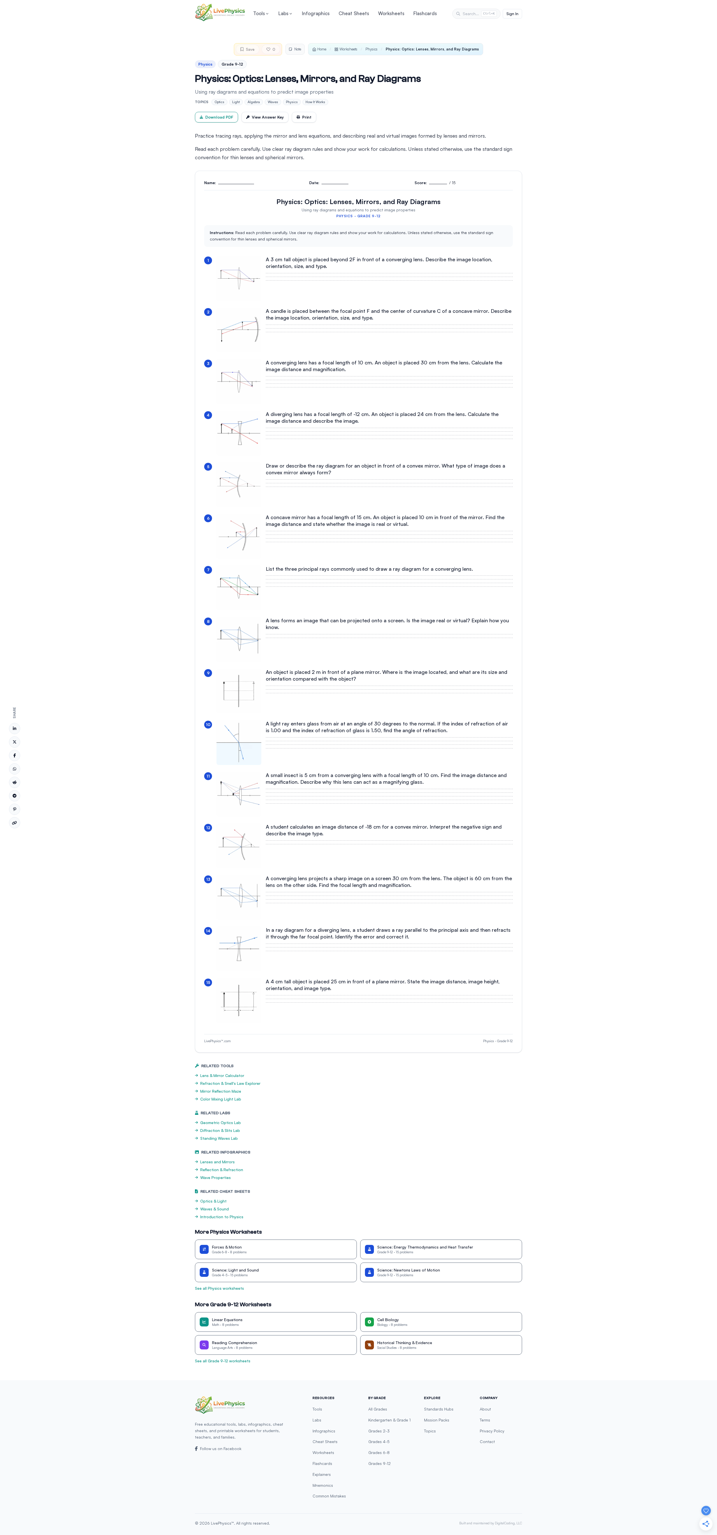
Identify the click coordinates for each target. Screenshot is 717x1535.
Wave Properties (215, 1177)
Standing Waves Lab (219, 1138)
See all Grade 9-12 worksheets (222, 1360)
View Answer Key (268, 117)
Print (306, 117)
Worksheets (391, 13)
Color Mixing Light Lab (220, 1099)
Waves (273, 102)
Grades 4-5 (379, 1441)
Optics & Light (213, 1201)
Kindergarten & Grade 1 (389, 1420)
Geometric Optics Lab (220, 1122)
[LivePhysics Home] (220, 12)
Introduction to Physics (221, 1216)
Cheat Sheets (354, 13)
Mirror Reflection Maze (220, 1091)
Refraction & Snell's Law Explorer (230, 1083)
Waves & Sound (214, 1208)
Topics (430, 1430)
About (485, 1409)
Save (250, 49)
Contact (487, 1441)
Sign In (512, 13)
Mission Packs (436, 1420)
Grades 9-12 (379, 1463)
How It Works (315, 102)
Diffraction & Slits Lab (220, 1130)
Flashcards (425, 13)
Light (236, 102)
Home (321, 49)
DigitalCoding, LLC (508, 1523)
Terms (485, 1420)
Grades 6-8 (379, 1452)
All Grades (377, 1409)
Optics (219, 102)
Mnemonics (323, 1485)
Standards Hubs (438, 1409)
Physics (372, 49)
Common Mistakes (329, 1496)
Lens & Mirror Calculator (222, 1075)
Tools (259, 13)
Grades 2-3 (379, 1430)
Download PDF (219, 117)
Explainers (322, 1474)
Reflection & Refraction (221, 1169)
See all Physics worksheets (219, 1288)
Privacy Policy (492, 1430)
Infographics (316, 13)
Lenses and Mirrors (217, 1161)
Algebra (254, 102)
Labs (283, 13)
